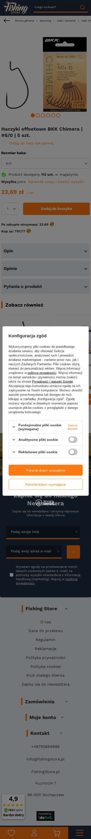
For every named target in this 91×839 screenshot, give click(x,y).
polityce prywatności (42, 372)
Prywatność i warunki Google (52, 381)
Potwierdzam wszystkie (45, 470)
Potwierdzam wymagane (45, 484)
